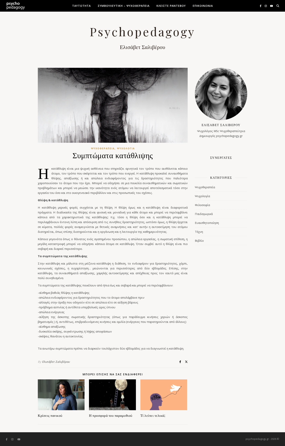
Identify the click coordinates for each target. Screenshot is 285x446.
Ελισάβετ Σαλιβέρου (56, 362)
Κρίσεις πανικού (50, 415)
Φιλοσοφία (202, 205)
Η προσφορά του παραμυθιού (111, 415)
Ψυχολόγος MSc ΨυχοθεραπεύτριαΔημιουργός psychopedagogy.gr (221, 130)
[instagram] (266, 6)
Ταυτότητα (81, 6)
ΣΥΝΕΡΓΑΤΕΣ (221, 158)
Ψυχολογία (126, 148)
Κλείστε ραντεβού (171, 6)
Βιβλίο (199, 240)
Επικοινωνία (203, 6)
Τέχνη (199, 232)
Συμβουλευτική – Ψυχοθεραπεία (123, 6)
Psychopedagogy (142, 31)
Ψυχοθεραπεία (103, 148)
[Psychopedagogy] (15, 5)
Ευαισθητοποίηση (207, 223)
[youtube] (271, 6)
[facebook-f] (261, 6)
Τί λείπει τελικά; (152, 415)
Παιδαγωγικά (204, 214)
